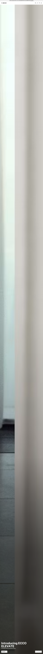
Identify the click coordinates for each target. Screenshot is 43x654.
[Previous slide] (36, 652)
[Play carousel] (41, 652)
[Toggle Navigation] (2, 3)
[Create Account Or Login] (37, 3)
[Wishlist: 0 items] (39, 3)
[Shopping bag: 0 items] (41, 3)
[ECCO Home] (4, 3)
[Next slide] (38, 652)
